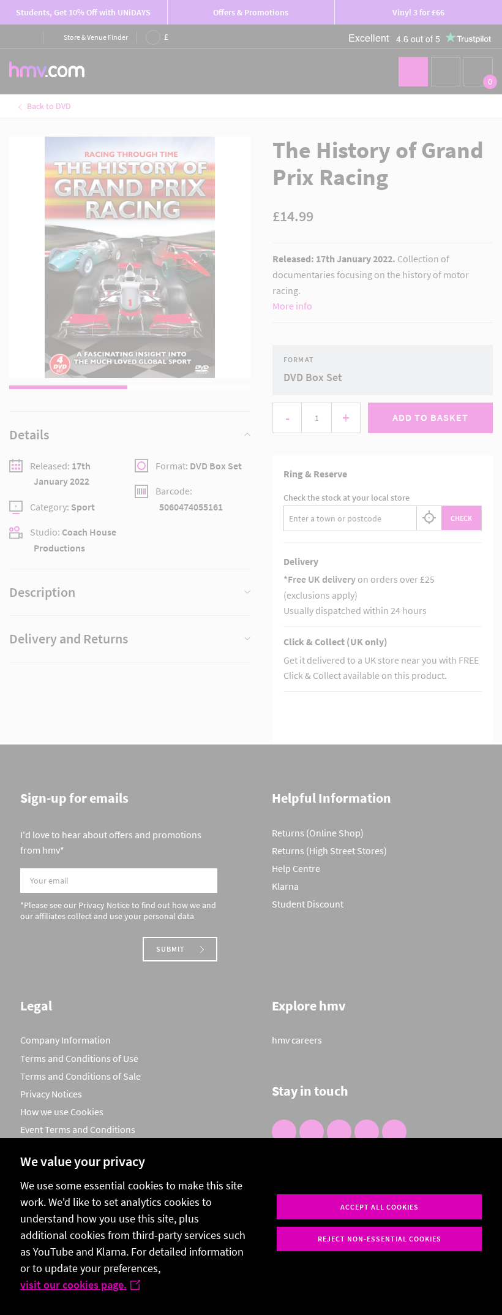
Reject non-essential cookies (379, 1238)
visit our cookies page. (73, 1285)
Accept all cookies (379, 1206)
